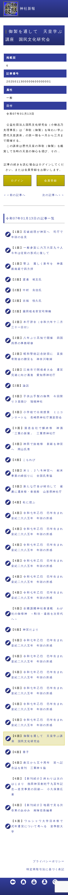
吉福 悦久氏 (32, 300)
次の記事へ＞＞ (53, 194)
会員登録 (50, 180)
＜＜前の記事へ (14, 194)
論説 (26, 385)
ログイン (17, 180)
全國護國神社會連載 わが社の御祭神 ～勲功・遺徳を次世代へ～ (37, 613)
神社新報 (28, 8)
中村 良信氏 (32, 290)
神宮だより (31, 629)
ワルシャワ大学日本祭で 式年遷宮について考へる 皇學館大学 (38, 826)
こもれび (29, 459)
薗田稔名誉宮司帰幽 (37, 311)
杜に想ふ (29, 502)
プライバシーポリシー (49, 861)
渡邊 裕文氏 (32, 279)
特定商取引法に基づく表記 (45, 869)
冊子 (26, 751)
